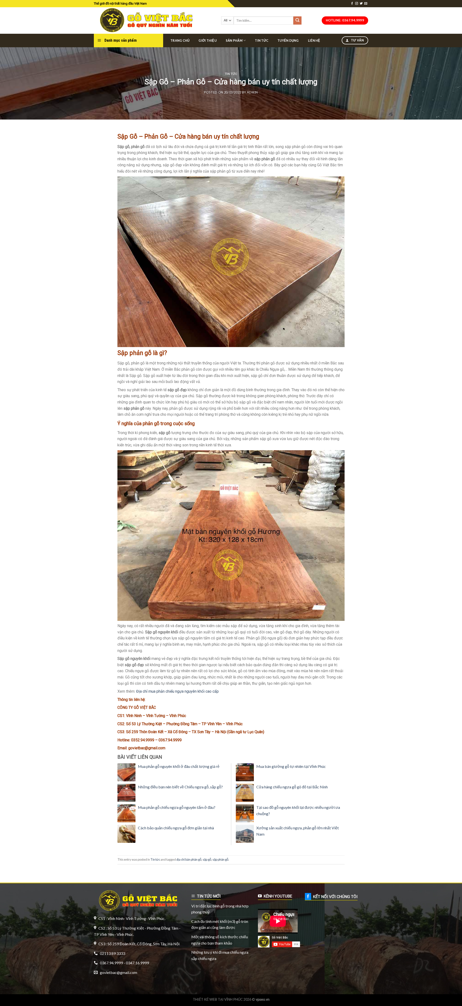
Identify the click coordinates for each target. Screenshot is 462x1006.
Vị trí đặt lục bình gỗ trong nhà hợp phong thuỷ (220, 909)
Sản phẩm (234, 40)
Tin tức (261, 40)
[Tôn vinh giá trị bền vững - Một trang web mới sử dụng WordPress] (145, 20)
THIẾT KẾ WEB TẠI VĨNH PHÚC (218, 999)
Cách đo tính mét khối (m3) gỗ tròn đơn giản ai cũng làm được (219, 924)
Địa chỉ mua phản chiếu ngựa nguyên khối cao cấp (177, 691)
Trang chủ (179, 40)
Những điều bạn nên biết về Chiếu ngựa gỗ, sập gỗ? (180, 787)
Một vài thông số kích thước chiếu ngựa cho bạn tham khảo (219, 939)
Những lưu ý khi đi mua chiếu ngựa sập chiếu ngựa (219, 955)
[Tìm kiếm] (297, 20)
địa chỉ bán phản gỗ (188, 859)
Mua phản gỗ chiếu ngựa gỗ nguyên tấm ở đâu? (176, 807)
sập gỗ (207, 859)
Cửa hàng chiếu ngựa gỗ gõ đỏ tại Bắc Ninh (292, 787)
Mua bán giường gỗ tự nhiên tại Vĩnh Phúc (291, 766)
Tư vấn (357, 40)
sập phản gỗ (220, 859)
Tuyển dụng (288, 40)
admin (252, 92)
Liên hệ (314, 40)
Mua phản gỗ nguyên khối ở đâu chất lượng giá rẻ (178, 766)
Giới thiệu (208, 40)
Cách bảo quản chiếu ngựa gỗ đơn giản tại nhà (176, 827)
